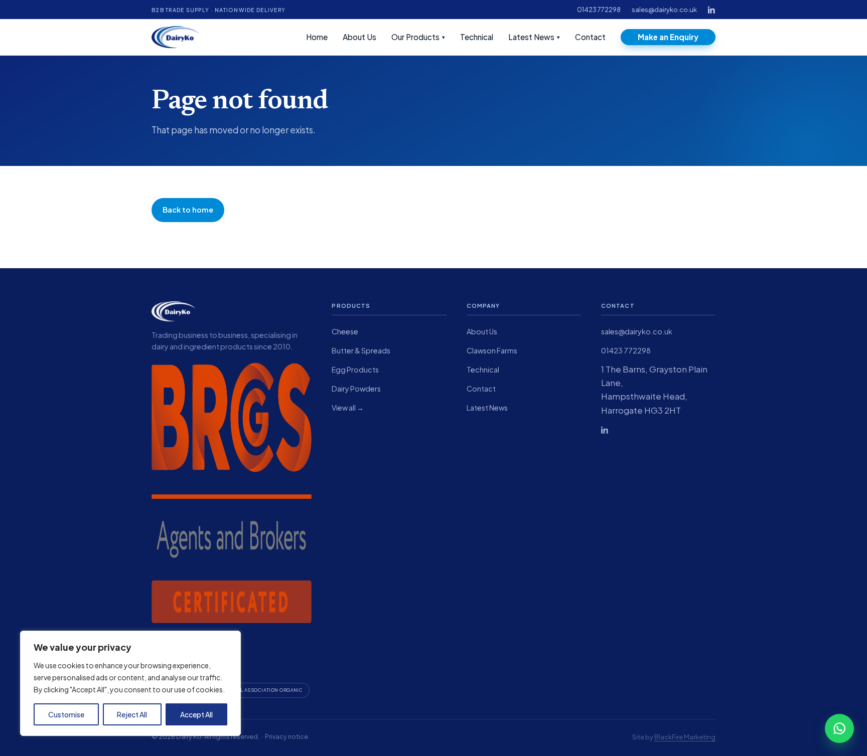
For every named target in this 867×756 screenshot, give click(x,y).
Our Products (418, 37)
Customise (66, 714)
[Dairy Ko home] (175, 37)
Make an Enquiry (668, 37)
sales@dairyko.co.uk (664, 10)
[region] (130, 683)
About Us (359, 37)
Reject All (132, 714)
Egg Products (355, 369)
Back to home (188, 209)
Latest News (534, 37)
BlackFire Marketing (684, 736)
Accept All (196, 714)
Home (317, 37)
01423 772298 (599, 10)
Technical (476, 37)
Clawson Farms (492, 350)
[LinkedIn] (711, 10)
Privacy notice (286, 736)
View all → (348, 407)
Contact (590, 37)
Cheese (345, 331)
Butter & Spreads (361, 350)
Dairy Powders (356, 388)
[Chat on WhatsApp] (839, 728)
